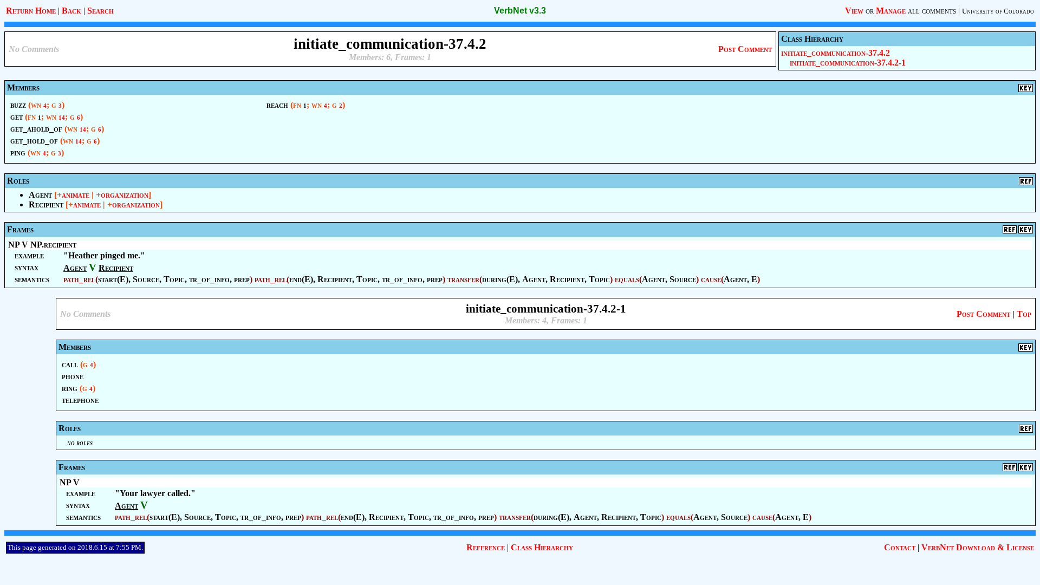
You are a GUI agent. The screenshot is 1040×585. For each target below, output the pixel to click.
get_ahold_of (36, 128)
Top (1024, 313)
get (16, 116)
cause (711, 279)
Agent (40, 194)
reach (277, 104)
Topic (174, 279)
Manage (891, 10)
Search (100, 10)
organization (124, 194)
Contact (899, 547)
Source (146, 279)
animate (75, 194)
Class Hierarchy (542, 547)
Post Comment (745, 49)
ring (69, 388)
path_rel (79, 279)
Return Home (31, 10)
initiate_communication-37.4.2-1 (848, 62)
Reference (485, 547)
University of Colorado (998, 11)
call (70, 364)
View (854, 10)
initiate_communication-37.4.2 (835, 52)
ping (17, 152)
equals (627, 279)
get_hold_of (34, 140)
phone (72, 376)
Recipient (46, 204)
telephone (80, 400)
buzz (18, 104)
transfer (463, 279)
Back (71, 10)
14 (61, 118)
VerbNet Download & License (977, 547)
